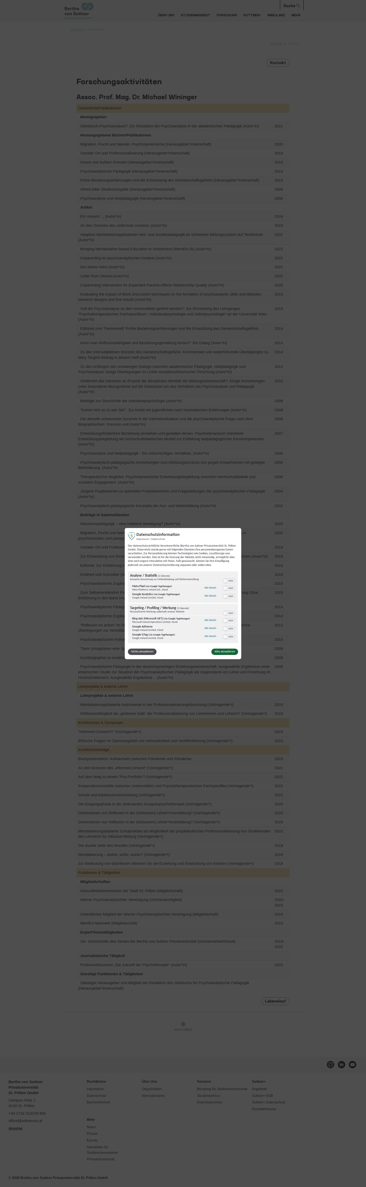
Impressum (142, 539)
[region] (183, 607)
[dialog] (183, 593)
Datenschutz (158, 539)
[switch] (229, 580)
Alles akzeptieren (225, 651)
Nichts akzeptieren (142, 651)
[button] (225, 581)
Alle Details (210, 587)
